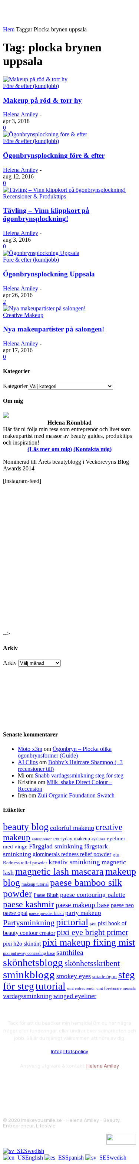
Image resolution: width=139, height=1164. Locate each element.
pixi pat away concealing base (29, 953)
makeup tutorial (35, 884)
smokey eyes (73, 976)
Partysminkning (28, 922)
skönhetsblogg (33, 962)
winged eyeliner (74, 996)
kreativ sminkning (74, 862)
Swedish (34, 1151)
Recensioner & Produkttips (34, 196)
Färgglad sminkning (56, 846)
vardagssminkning (27, 996)
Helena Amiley (20, 114)
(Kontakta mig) (92, 449)
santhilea (69, 952)
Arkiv (10, 663)
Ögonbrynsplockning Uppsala (49, 274)
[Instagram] (30, 1084)
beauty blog (26, 826)
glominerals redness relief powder (72, 854)
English (34, 1157)
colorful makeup (72, 827)
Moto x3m (30, 749)
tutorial (51, 986)
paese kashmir (28, 904)
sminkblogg (29, 974)
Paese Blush (46, 895)
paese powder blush (46, 913)
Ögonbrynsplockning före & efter (54, 155)
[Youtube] (89, 1084)
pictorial (72, 922)
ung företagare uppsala (116, 988)
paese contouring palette (92, 894)
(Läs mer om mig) (49, 449)
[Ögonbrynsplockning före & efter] (45, 134)
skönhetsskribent (92, 963)
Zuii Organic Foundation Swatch (76, 795)
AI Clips (28, 762)
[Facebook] (10, 1084)
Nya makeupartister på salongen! (53, 329)
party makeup (83, 912)
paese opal (15, 913)
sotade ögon (104, 976)
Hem (8, 29)
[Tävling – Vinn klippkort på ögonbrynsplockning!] (64, 190)
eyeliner (98, 839)
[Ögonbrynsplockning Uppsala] (41, 253)
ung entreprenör (81, 988)
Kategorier (15, 386)
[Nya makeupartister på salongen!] (44, 308)
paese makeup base (82, 905)
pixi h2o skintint (22, 943)
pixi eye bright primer (92, 932)
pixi (93, 924)
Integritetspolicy (69, 1051)
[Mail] (49, 1084)
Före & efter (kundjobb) (31, 86)
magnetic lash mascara (59, 871)
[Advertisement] (69, 559)
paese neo (122, 905)
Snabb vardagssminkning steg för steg (79, 775)
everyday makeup (71, 838)
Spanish (75, 1157)
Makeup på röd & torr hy (42, 100)
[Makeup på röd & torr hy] (35, 79)
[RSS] (69, 1084)
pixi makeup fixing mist (88, 942)
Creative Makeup (23, 315)
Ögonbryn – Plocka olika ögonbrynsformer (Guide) (65, 752)
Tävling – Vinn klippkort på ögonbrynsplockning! (46, 214)
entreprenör (42, 839)
